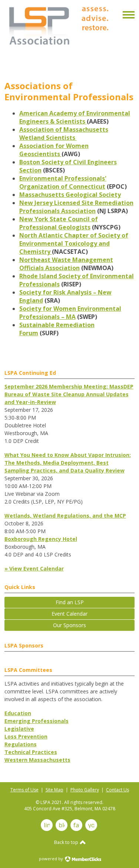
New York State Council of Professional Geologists (58, 223)
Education (17, 713)
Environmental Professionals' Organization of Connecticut (62, 182)
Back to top (66, 842)
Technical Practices (30, 752)
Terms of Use (24, 790)
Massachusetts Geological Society (70, 195)
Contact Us (117, 790)
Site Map (54, 790)
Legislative (19, 728)
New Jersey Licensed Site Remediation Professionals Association (76, 207)
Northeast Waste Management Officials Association (66, 264)
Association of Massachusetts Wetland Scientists (63, 133)
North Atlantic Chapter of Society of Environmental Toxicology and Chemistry (73, 243)
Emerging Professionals (36, 720)
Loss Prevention (25, 736)
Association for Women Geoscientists (54, 150)
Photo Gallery (84, 790)
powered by (51, 858)
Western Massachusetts (37, 759)
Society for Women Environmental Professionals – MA (70, 313)
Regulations (20, 744)
